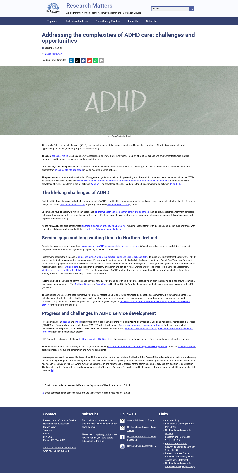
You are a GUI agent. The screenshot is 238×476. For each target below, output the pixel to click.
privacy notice (104, 434)
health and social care (118, 204)
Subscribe (151, 21)
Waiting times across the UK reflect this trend (63, 270)
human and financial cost (72, 204)
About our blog (172, 420)
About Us (133, 21)
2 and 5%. (95, 184)
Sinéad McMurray (53, 54)
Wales (78, 322)
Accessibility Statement (176, 460)
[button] (71, 60)
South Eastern (103, 284)
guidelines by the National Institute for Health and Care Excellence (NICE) (113, 257)
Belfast (87, 284)
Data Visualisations (77, 21)
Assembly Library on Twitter (140, 420)
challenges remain (186, 346)
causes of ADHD (60, 156)
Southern (79, 284)
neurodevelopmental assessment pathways (141, 325)
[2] (52, 370)
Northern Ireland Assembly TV (141, 446)
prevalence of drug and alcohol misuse (102, 229)
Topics (51, 21)
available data (71, 267)
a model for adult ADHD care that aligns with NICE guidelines (137, 346)
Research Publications (176, 443)
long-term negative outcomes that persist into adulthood (121, 212)
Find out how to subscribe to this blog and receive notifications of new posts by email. (99, 423)
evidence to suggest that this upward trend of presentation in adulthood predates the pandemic (123, 180)
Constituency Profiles (108, 21)
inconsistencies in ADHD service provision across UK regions (109, 246)
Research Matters (89, 5)
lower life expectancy (91, 226)
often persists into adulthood (69, 170)
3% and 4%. (175, 184)
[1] (147, 263)
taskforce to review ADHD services (95, 339)
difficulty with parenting (114, 226)
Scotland (65, 322)
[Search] (191, 9)
